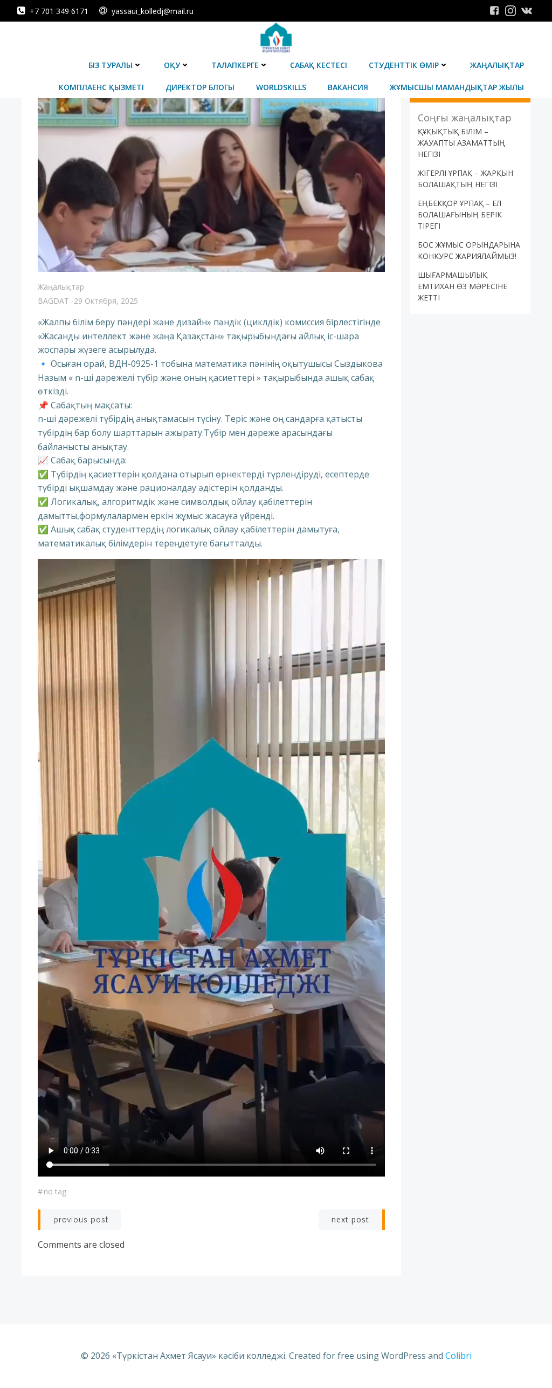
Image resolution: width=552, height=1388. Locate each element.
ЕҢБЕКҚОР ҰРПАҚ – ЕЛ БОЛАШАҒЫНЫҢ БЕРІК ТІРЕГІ (460, 214)
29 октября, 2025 (106, 301)
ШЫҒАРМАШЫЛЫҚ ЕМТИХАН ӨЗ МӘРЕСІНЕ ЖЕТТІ (462, 286)
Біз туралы (110, 65)
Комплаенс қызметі (101, 87)
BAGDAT (53, 301)
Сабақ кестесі (318, 65)
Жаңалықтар (497, 65)
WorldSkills (281, 87)
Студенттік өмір (404, 65)
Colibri (458, 1356)
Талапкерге (235, 65)
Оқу (172, 65)
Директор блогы (199, 87)
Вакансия (348, 87)
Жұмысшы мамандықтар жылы (457, 87)
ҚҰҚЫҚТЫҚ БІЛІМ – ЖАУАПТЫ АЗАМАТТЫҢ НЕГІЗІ (461, 142)
